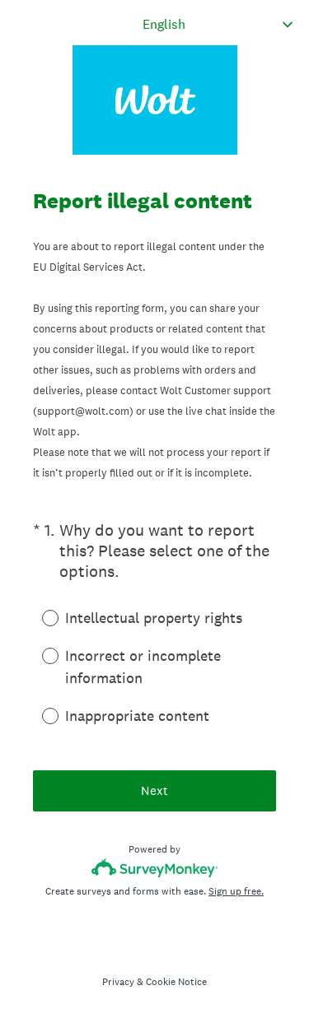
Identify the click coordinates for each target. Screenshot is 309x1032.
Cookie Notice (176, 981)
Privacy (118, 981)
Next (154, 790)
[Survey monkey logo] (154, 868)
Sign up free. (236, 891)
